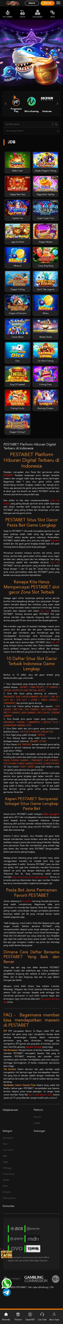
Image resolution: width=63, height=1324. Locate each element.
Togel (5, 1162)
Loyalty (37, 1123)
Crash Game (8, 1174)
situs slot (54, 563)
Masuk (32, 3)
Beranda (6, 1320)
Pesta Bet (55, 541)
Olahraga (7, 1168)
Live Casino (38, 17)
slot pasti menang (33, 1047)
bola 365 (55, 642)
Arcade (6, 1180)
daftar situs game (51, 814)
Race (53, 17)
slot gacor (45, 611)
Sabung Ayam (9, 1198)
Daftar (47, 3)
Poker (5, 1186)
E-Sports (6, 1192)
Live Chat (42, 1320)
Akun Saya (54, 1320)
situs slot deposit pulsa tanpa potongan (30, 877)
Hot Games (7, 17)
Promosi (37, 1117)
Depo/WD (30, 1320)
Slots (22, 17)
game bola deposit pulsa (40, 1095)
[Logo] (13, 3)
